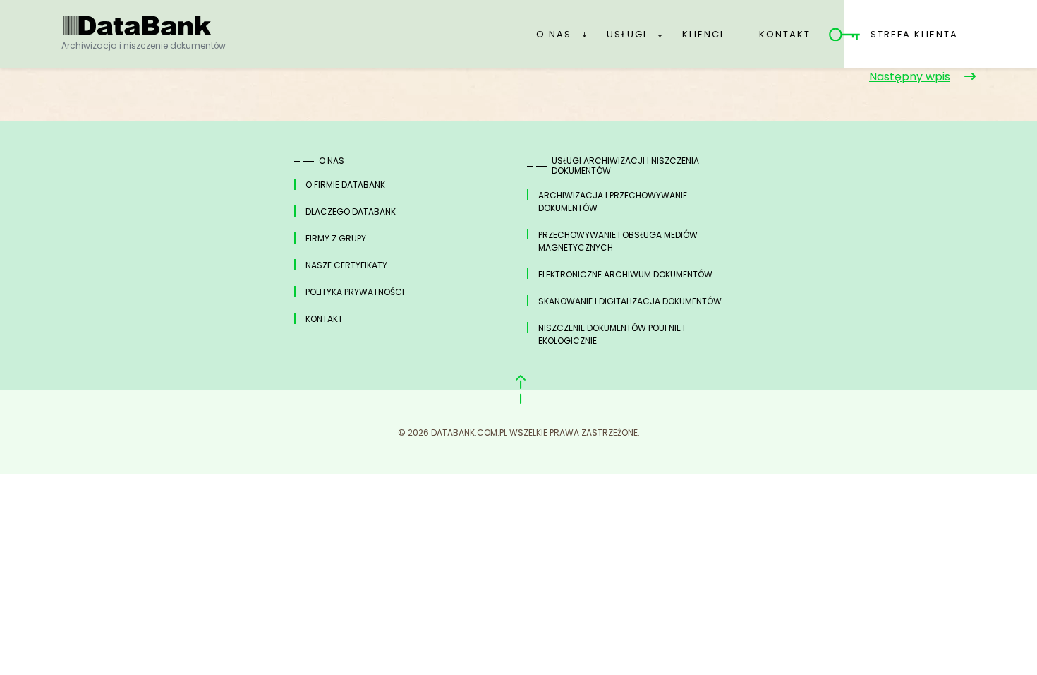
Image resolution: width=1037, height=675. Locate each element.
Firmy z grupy (335, 238)
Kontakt (785, 34)
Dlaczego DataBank (350, 211)
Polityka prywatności (354, 292)
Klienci (703, 34)
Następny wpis (909, 76)
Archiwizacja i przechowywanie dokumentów (612, 201)
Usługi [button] (627, 34)
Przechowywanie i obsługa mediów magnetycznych (618, 241)
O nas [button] (553, 34)
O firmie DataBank (345, 185)
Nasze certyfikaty (346, 265)
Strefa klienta (914, 34)
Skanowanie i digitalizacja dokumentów (630, 301)
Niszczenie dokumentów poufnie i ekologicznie (611, 334)
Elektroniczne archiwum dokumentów (625, 274)
